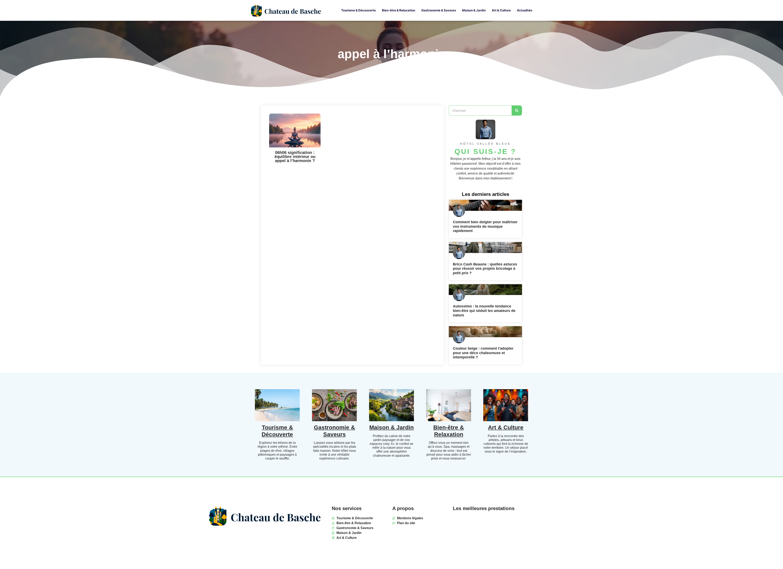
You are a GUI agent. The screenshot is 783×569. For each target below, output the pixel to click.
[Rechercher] (517, 110)
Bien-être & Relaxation (398, 10)
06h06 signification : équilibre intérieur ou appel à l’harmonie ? (294, 156)
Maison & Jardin (474, 10)
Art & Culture (501, 10)
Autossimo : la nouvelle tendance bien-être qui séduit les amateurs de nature (484, 310)
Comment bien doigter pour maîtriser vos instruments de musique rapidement (485, 226)
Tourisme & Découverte (358, 10)
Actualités (524, 10)
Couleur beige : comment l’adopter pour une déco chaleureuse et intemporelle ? (483, 352)
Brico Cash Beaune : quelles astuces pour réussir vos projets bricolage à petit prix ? (485, 268)
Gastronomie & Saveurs (438, 10)
